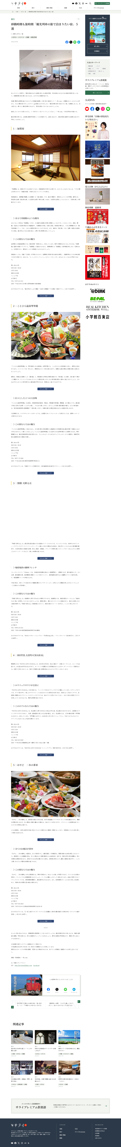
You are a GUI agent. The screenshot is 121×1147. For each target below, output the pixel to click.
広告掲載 (97, 1133)
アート (43, 1054)
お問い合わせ (98, 1138)
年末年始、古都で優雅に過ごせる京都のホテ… (45, 1080)
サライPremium (80, 1132)
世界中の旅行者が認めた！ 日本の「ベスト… (68, 1080)
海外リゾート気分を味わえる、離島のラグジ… (69, 1050)
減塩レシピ (91, 68)
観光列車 (34, 37)
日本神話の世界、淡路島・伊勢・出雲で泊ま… (21, 1080)
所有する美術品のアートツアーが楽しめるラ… (45, 1050)
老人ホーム (101, 71)
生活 (80, 8)
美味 (18, 8)
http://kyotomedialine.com (23, 965)
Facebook (36, 965)
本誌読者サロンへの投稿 (101, 1128)
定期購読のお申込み (100, 1131)
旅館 (27, 37)
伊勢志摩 (20, 1084)
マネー (98, 68)
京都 (14, 1054)
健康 (65, 8)
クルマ (98, 66)
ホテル (15, 37)
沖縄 (61, 1054)
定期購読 (96, 51)
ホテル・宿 (23, 11)
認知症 (104, 68)
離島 (72, 1054)
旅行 (33, 8)
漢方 (94, 73)
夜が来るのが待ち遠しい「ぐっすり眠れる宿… (21, 1050)
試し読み (96, 46)
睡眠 (24, 1054)
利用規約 (97, 1135)
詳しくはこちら (97, 93)
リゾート (21, 37)
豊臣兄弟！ (91, 66)
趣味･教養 (49, 8)
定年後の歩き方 (92, 71)
